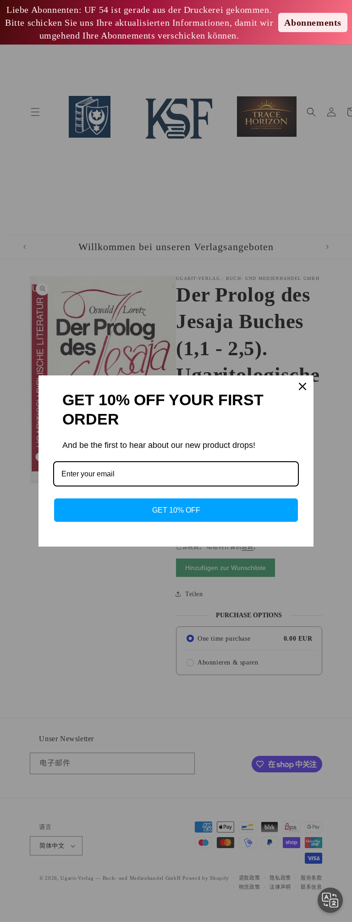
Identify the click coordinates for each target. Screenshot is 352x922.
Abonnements (312, 22)
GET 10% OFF (176, 510)
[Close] (303, 386)
